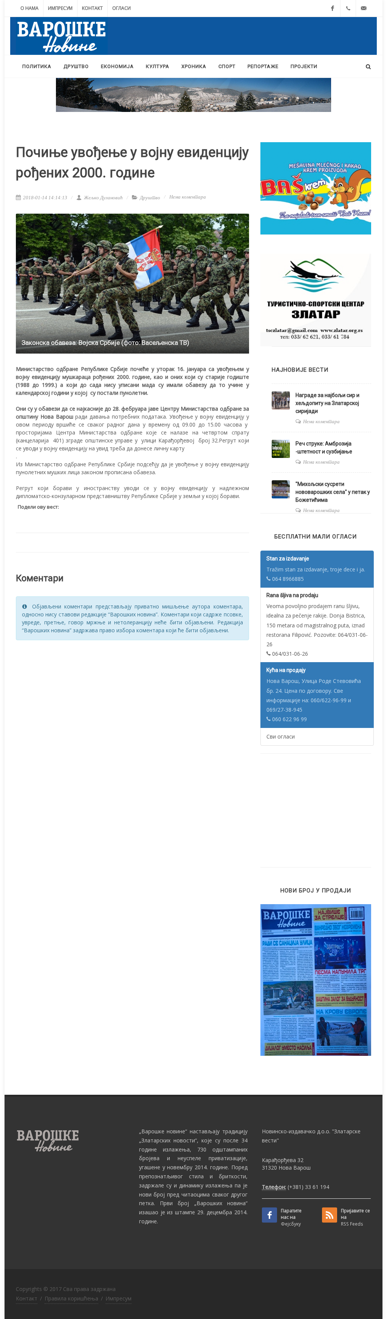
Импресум (60, 8)
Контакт (92, 8)
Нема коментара (187, 197)
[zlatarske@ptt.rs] (363, 8)
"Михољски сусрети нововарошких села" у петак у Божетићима (333, 492)
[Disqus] (132, 742)
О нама (29, 8)
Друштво (150, 197)
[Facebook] (332, 8)
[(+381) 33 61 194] (348, 8)
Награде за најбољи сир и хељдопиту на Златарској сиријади (327, 403)
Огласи (121, 8)
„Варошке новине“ (163, 1131)
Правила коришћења (71, 1298)
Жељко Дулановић (103, 197)
